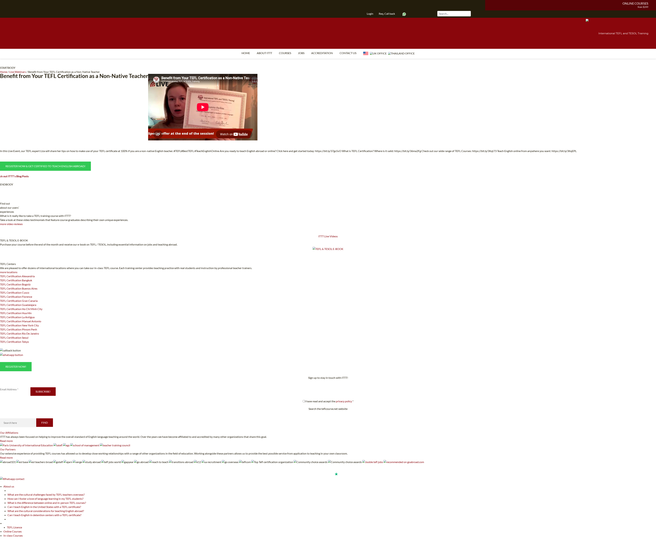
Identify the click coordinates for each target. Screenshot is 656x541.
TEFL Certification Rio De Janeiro (19, 333)
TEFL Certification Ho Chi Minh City (21, 309)
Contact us (348, 53)
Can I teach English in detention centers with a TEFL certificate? (44, 515)
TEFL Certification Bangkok (16, 280)
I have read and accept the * (329, 401)
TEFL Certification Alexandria (17, 276)
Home (246, 53)
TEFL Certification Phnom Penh (18, 329)
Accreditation (322, 53)
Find (44, 422)
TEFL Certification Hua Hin (16, 313)
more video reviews (11, 224)
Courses (285, 53)
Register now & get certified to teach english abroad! (45, 166)
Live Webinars (17, 71)
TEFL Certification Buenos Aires (18, 288)
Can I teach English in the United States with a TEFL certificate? (44, 506)
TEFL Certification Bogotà (15, 284)
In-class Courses (13, 535)
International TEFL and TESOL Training (623, 33)
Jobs (301, 53)
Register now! (15, 366)
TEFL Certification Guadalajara (18, 304)
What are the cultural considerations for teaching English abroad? (46, 511)
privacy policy (344, 401)
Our (9, 432)
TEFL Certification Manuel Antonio (20, 321)
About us (8, 486)
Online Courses (635, 3)
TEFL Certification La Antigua (17, 317)
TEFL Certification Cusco (14, 292)
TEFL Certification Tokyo (14, 341)
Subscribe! (43, 391)
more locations (8, 272)
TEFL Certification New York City (19, 325)
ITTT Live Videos (328, 236)
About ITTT (264, 53)
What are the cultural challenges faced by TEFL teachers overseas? (46, 494)
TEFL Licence (14, 527)
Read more (6, 440)
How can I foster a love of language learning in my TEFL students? (45, 498)
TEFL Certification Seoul (14, 337)
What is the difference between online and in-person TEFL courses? (47, 502)
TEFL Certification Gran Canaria (19, 300)
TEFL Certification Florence (16, 296)
